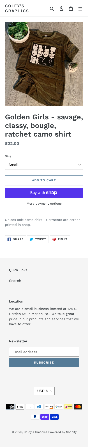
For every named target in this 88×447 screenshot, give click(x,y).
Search (15, 281)
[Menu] (80, 8)
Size (8, 156)
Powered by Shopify (62, 432)
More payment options (44, 203)
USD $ (42, 391)
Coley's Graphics (17, 8)
